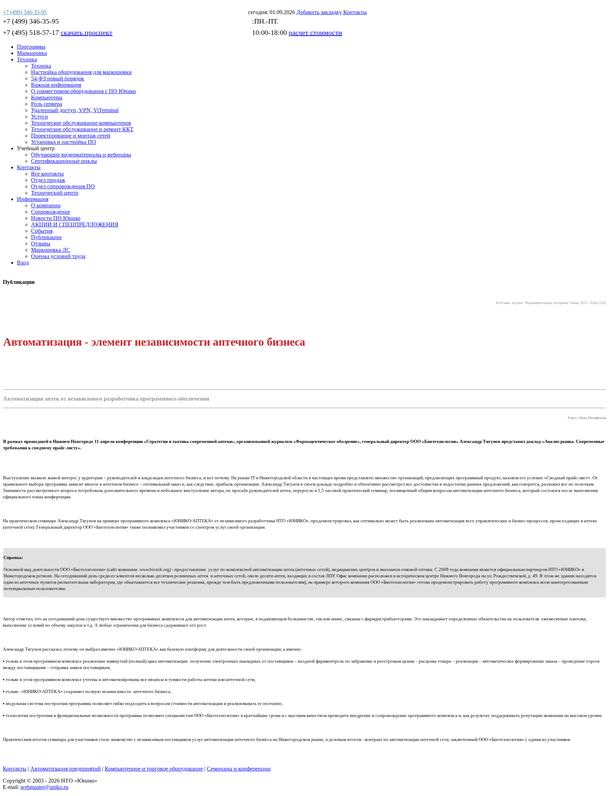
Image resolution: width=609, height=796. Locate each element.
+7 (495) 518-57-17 (31, 32)
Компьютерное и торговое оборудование (154, 769)
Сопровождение (50, 212)
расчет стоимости (315, 32)
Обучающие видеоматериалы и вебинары (81, 155)
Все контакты (47, 174)
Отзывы (40, 244)
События (42, 231)
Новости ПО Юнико (55, 218)
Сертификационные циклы (64, 161)
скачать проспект (86, 32)
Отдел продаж (48, 180)
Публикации (46, 237)
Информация (32, 199)
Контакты (29, 167)
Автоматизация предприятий (65, 769)
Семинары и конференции (239, 769)
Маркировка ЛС (50, 250)
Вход (23, 263)
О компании (46, 205)
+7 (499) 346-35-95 (31, 21)
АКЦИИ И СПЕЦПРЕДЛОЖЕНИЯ (74, 224)
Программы (31, 47)
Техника (27, 59)
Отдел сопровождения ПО (63, 186)
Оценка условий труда (58, 256)
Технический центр (54, 193)
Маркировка (32, 53)
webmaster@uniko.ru (44, 787)
